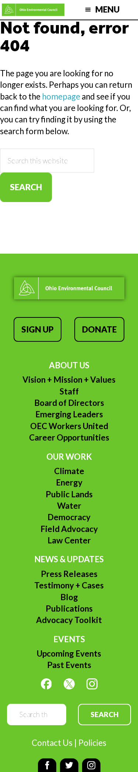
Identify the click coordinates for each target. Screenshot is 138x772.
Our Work (69, 457)
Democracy (69, 517)
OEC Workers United (69, 426)
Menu (107, 9)
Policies (92, 743)
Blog (69, 597)
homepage (61, 96)
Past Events (69, 665)
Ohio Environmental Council (33, 9)
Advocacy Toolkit (69, 620)
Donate (99, 329)
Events (69, 639)
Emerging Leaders (69, 414)
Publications (69, 608)
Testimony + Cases (69, 585)
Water (69, 506)
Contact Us (52, 743)
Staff (69, 391)
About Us (69, 365)
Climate (69, 471)
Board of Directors (69, 403)
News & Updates (69, 559)
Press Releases (69, 574)
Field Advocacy (69, 529)
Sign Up (37, 329)
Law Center (69, 540)
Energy (69, 482)
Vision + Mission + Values (69, 380)
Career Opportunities (69, 437)
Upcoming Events (69, 653)
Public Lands (69, 494)
